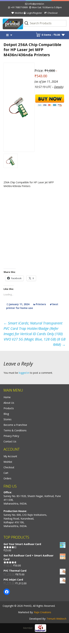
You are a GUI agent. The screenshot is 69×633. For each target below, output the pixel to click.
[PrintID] (9, 24)
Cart (6, 473)
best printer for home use (32, 306)
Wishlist (19, 12)
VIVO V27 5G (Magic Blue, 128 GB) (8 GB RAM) (34, 342)
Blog (6, 413)
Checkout (52, 12)
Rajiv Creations (42, 612)
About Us (9, 402)
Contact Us (10, 441)
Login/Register (34, 12)
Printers (41, 304)
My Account (10, 456)
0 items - (51, 34)
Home (7, 397)
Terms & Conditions (15, 430)
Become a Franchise (15, 425)
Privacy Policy (11, 436)
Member (29, 628)
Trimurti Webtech (56, 618)
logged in (24, 372)
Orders (7, 478)
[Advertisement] (34, 228)
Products (9, 408)
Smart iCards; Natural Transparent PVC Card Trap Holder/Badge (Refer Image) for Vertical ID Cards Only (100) (33, 328)
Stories (8, 419)
